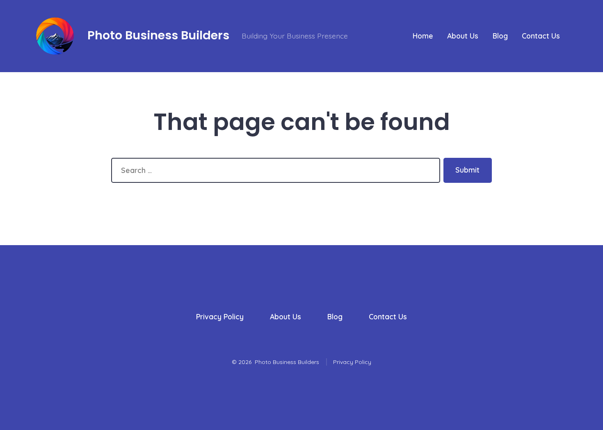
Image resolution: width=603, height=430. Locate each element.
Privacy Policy (220, 316)
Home (423, 35)
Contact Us (541, 35)
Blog (500, 35)
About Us (462, 35)
